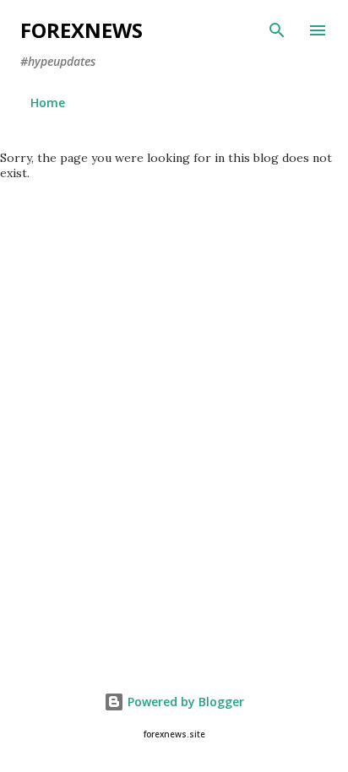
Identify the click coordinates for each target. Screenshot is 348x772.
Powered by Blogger (184, 702)
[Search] (277, 30)
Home (47, 102)
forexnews (81, 30)
